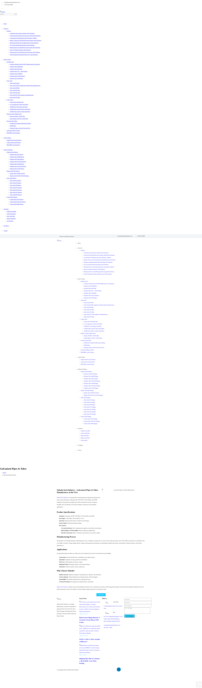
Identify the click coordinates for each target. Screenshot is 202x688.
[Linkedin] (119, 669)
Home (4, 472)
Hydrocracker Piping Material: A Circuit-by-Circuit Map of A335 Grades (89, 620)
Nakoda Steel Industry (62, 497)
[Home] (59, 240)
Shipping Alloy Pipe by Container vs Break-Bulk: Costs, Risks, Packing (89, 661)
